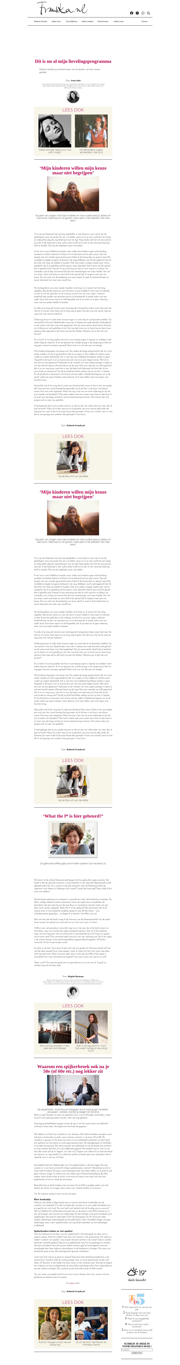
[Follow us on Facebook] (133, 13)
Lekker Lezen (119, 21)
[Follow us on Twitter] (144, 13)
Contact (145, 21)
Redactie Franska (40, 21)
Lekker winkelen (87, 21)
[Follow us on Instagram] (138, 13)
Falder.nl (71, 1283)
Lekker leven (56, 21)
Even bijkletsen (71, 21)
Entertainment (103, 21)
